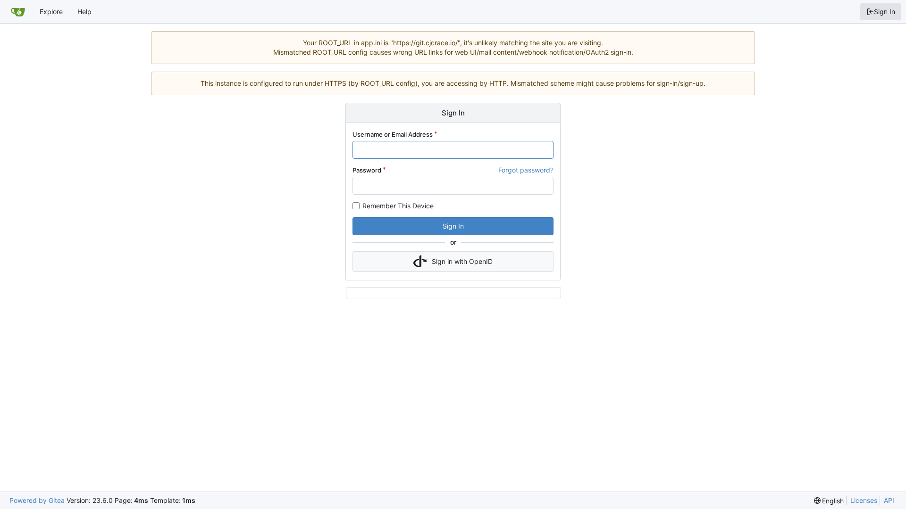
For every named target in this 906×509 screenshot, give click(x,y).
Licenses (863, 500)
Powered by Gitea (37, 500)
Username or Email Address (392, 134)
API (889, 500)
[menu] (829, 501)
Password (366, 170)
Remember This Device (398, 205)
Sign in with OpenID (462, 261)
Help (84, 12)
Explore (51, 12)
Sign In (884, 12)
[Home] (18, 11)
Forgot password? (526, 170)
